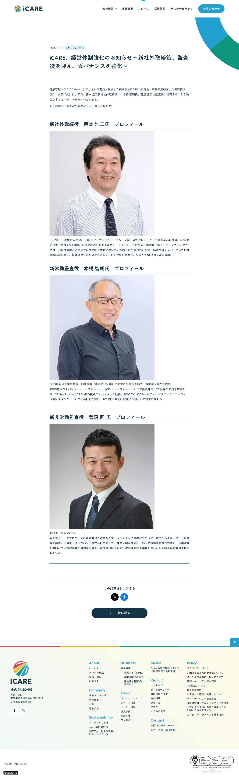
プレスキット (128, 720)
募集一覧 (155, 702)
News (125, 693)
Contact (157, 720)
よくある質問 (158, 711)
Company (97, 690)
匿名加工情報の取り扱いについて (205, 677)
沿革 (91, 704)
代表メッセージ (97, 695)
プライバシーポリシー (199, 668)
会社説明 (155, 698)
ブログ (154, 707)
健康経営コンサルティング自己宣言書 (208, 703)
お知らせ (126, 715)
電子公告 (94, 708)
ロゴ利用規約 (194, 690)
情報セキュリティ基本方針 (201, 681)
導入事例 (126, 711)
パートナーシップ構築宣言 (201, 698)
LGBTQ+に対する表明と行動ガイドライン (102, 733)
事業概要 (126, 668)
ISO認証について (196, 685)
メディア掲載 (128, 702)
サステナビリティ (99, 722)
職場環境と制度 (159, 694)
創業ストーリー (97, 681)
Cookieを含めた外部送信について (205, 672)
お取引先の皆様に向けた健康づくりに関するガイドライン (206, 709)
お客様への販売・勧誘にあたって (205, 694)
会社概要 (94, 699)
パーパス (94, 668)
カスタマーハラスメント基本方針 (205, 714)
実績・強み (95, 677)
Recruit (157, 680)
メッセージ (157, 685)
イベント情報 (128, 707)
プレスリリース (129, 698)
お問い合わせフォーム (163, 725)
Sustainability (101, 717)
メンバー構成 (96, 672)
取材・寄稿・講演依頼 (163, 730)
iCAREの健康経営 (98, 727)
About (94, 663)
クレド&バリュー (160, 689)
